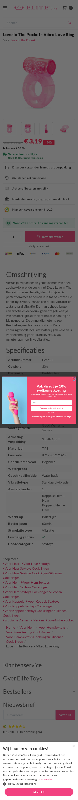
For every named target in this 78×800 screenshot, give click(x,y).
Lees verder (45, 779)
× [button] (73, 746)
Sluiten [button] (39, 792)
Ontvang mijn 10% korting (51, 408)
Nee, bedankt (51, 412)
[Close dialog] (73, 378)
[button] (39, 783)
